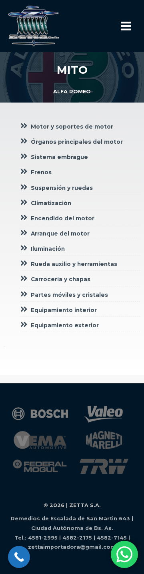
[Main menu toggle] (126, 26)
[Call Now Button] (19, 557)
